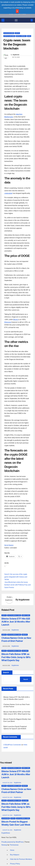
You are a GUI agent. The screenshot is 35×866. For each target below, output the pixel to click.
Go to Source (8, 545)
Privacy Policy (15, 864)
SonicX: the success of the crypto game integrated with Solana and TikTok (15, 576)
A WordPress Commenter (12, 745)
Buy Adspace (14, 855)
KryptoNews (5, 833)
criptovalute (8, 193)
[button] (28, 20)
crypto (17, 33)
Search (6, 672)
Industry (24, 634)
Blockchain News (9, 33)
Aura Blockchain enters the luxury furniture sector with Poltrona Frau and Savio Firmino (17, 584)
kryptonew (16, 54)
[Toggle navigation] (16, 20)
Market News (25, 615)
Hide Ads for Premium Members (21, 859)
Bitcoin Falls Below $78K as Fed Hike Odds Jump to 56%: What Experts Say (16, 657)
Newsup (4, 845)
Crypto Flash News (9, 36)
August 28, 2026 (8, 782)
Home (12, 850)
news (29, 36)
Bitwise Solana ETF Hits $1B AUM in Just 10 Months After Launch (15, 621)
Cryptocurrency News (14, 615)
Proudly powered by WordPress (12, 842)
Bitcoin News (5, 818)
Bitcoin (15, 319)
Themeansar (14, 845)
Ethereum (7, 322)
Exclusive (25, 650)
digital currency (21, 36)
